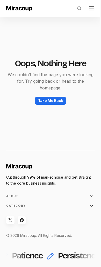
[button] (79, 8)
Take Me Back (50, 100)
